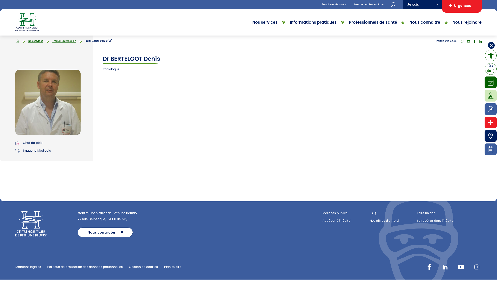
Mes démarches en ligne (368, 4)
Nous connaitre (424, 22)
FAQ (373, 213)
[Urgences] (491, 122)
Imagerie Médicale (37, 150)
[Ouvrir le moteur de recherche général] (393, 4)
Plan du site (172, 267)
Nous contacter (102, 232)
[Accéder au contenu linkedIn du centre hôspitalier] (445, 267)
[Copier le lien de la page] (462, 41)
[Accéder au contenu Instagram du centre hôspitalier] (477, 267)
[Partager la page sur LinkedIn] (480, 41)
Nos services (265, 22)
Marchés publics (335, 213)
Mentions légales (28, 267)
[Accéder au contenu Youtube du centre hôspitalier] (461, 267)
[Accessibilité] (491, 55)
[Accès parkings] (491, 136)
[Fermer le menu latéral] (491, 45)
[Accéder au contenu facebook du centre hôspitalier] (429, 267)
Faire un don (426, 213)
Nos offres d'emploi (384, 220)
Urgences (462, 5)
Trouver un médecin (64, 41)
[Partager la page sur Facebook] (474, 41)
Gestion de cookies (143, 267)
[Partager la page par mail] (468, 41)
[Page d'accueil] (17, 41)
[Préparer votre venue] (491, 149)
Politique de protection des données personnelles (85, 267)
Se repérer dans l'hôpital (435, 220)
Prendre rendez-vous (334, 4)
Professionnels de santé (373, 22)
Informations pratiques (313, 22)
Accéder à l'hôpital (336, 220)
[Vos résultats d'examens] (491, 109)
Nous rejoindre (467, 22)
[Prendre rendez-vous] (491, 82)
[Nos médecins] (491, 96)
